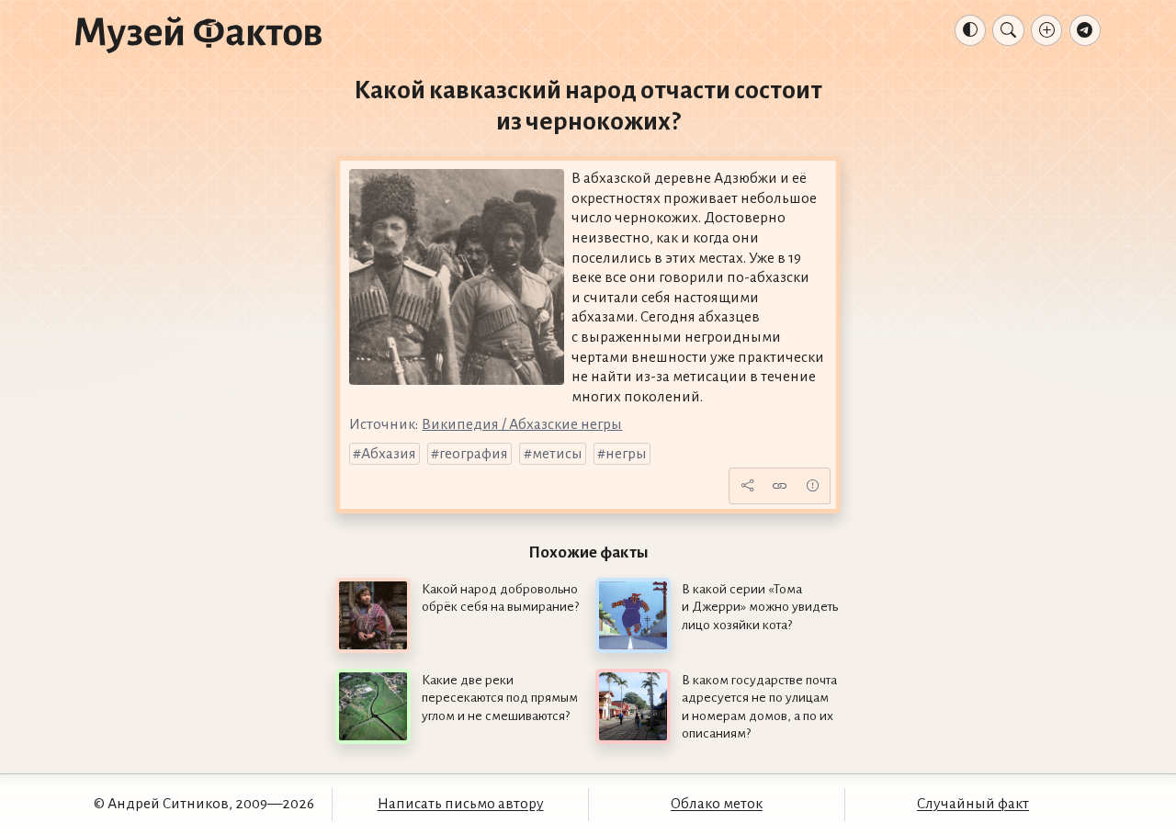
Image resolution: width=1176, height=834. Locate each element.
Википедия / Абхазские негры (522, 424)
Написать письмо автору (461, 803)
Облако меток (717, 803)
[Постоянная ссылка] (780, 486)
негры (626, 453)
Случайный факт (973, 803)
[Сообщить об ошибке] (812, 486)
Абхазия (388, 453)
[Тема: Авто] (970, 30)
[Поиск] (1007, 30)
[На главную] (198, 34)
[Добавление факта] (1046, 30)
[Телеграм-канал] (1085, 30)
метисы (557, 453)
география (473, 453)
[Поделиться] (747, 486)
